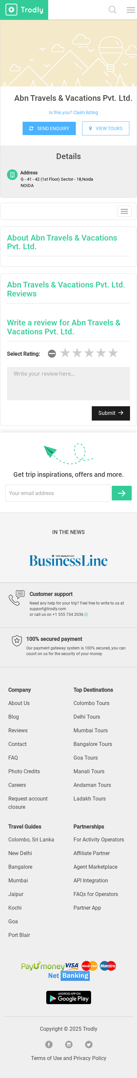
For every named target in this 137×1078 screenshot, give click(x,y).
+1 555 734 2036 (68, 614)
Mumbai (18, 880)
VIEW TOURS (107, 128)
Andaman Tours (92, 785)
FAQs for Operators (95, 894)
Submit (107, 413)
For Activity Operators (98, 839)
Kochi (15, 908)
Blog (13, 717)
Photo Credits (24, 771)
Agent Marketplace (95, 867)
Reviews (18, 730)
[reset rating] (52, 354)
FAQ (13, 758)
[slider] (89, 353)
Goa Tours (85, 758)
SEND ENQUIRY (51, 128)
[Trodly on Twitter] (88, 1043)
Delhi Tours (86, 717)
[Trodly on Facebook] (48, 1043)
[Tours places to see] (24, 10)
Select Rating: (23, 354)
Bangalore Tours (92, 744)
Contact (17, 744)
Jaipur (15, 894)
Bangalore (20, 867)
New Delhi (20, 853)
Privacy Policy (89, 1058)
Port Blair (19, 935)
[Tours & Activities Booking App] (68, 997)
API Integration (90, 880)
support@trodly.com (48, 609)
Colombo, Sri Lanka (31, 839)
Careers (17, 785)
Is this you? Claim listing (73, 112)
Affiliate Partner (91, 853)
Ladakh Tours (89, 799)
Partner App (87, 908)
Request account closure (28, 803)
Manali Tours (88, 771)
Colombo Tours (91, 703)
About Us (19, 703)
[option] (68, 70)
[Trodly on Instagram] (68, 1043)
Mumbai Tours (90, 730)
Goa (13, 921)
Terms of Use (46, 1058)
